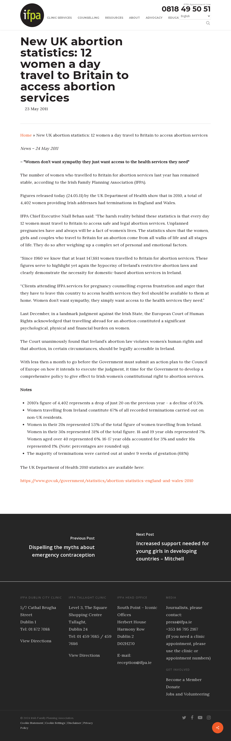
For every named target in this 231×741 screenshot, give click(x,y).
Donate (173, 686)
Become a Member (184, 679)
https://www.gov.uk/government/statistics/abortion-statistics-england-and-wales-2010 (106, 480)
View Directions (35, 640)
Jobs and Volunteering (188, 694)
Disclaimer (74, 723)
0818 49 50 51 (186, 9)
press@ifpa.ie (179, 621)
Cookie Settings (55, 723)
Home (26, 135)
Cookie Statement (31, 723)
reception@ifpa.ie (134, 662)
